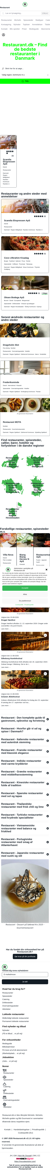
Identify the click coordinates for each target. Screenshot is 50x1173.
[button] (46, 569)
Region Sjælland (15, 354)
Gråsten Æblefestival (10, 697)
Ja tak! (25, 982)
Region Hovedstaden (17, 306)
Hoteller (27, 351)
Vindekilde (43, 354)
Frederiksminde (11, 382)
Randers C (6, 184)
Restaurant (5, 8)
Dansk (5, 167)
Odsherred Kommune (27, 354)
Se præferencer (25, 601)
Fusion (38, 560)
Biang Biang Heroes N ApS (24, 558)
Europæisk (17, 300)
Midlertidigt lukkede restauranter (15, 1018)
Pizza (23, 261)
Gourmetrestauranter (18, 429)
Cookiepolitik (19, 605)
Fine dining (6, 348)
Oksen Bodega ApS (14, 297)
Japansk (44, 560)
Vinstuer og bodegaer (28, 303)
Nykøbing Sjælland (41, 432)
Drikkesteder (16, 303)
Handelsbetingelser (22, 1130)
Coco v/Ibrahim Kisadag (16, 258)
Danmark (6, 173)
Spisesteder (7, 264)
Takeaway (29, 264)
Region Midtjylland (16, 230)
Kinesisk (22, 564)
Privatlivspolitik (29, 605)
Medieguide (7, 1044)
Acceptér (25, 588)
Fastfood (12, 261)
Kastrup (39, 306)
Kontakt (7, 1130)
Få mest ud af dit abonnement (14, 1050)
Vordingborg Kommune (28, 391)
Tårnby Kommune (30, 306)
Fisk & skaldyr (7, 560)
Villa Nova (8, 555)
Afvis (25, 594)
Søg (26, 81)
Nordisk (13, 348)
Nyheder (5, 1030)
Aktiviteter (6, 1009)
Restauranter (7, 170)
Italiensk (18, 261)
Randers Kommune (29, 230)
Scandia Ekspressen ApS (9, 161)
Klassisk (19, 385)
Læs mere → (6, 629)
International (11, 385)
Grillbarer (15, 264)
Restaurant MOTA (12, 422)
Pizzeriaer (22, 264)
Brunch (6, 300)
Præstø (38, 391)
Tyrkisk (28, 261)
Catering (5, 999)
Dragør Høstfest (8, 620)
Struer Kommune (28, 267)
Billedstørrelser (8, 1047)
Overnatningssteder (18, 351)
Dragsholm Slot (11, 345)
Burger (6, 261)
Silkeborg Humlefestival (11, 659)
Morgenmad (25, 300)
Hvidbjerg (7, 269)
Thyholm (37, 267)
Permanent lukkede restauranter (15, 1021)
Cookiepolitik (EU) (25, 1133)
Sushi (38, 562)
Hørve (37, 354)
